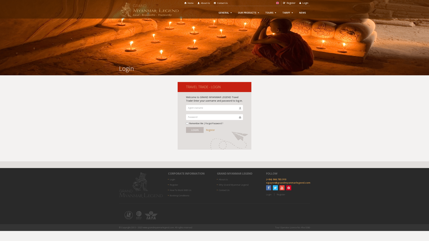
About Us (205, 3)
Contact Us (222, 3)
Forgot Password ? (214, 123)
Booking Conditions (179, 195)
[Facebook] (268, 187)
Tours (269, 12)
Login (305, 3)
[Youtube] (282, 187)
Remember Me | (206, 123)
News (302, 12)
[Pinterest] (288, 187)
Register (291, 3)
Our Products (247, 12)
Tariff (286, 12)
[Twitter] (275, 187)
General (224, 12)
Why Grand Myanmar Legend (234, 184)
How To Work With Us (180, 190)
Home (191, 3)
